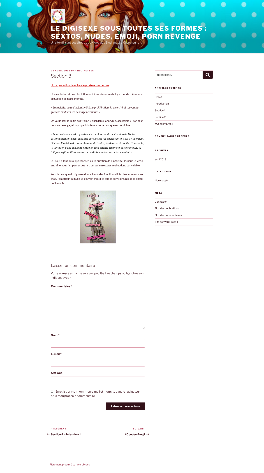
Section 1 (160, 110)
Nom (55, 335)
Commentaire (61, 286)
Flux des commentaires (168, 215)
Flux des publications (167, 208)
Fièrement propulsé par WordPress (70, 464)
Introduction (162, 103)
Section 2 (160, 117)
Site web (56, 373)
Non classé (161, 180)
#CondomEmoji (164, 123)
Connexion (161, 201)
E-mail (56, 354)
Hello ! (158, 96)
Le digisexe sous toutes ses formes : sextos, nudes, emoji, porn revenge (129, 32)
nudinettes (85, 70)
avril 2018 (160, 159)
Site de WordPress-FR (167, 221)
